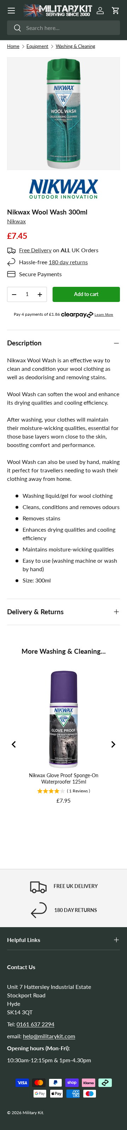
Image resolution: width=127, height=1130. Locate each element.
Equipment (37, 46)
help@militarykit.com (49, 1036)
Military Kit (33, 1112)
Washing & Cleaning (75, 46)
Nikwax (16, 221)
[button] (115, 10)
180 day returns (68, 262)
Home (13, 46)
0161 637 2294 (35, 1024)
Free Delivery (35, 250)
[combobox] (63, 27)
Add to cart (86, 294)
